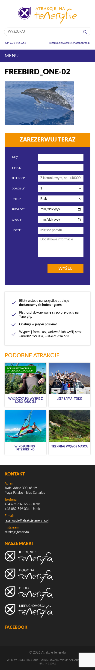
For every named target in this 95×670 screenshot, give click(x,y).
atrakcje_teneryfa (17, 532)
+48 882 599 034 (17, 509)
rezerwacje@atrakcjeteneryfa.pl (26, 520)
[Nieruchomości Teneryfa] (29, 611)
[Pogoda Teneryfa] (29, 576)
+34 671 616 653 (17, 504)
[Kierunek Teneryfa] (29, 558)
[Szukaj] (85, 32)
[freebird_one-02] (39, 124)
